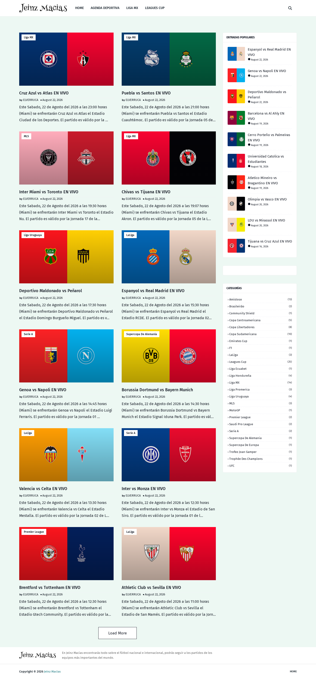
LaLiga (130, 235)
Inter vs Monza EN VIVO (143, 488)
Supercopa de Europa (260, 445)
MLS (26, 136)
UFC (260, 465)
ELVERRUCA (30, 100)
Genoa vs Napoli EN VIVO (42, 389)
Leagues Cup (260, 362)
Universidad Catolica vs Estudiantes (266, 159)
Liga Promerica (260, 389)
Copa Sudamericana (260, 334)
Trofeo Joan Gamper (260, 452)
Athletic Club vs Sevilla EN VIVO (151, 587)
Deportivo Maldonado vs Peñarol (50, 290)
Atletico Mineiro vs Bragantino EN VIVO (263, 180)
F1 (260, 348)
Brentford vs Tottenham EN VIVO (49, 587)
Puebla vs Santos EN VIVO (146, 93)
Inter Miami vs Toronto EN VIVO (48, 191)
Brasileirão (260, 306)
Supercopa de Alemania (141, 334)
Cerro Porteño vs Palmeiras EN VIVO (269, 137)
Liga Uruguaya (33, 235)
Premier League (34, 532)
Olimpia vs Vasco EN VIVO (267, 199)
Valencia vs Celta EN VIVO (43, 488)
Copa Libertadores (260, 327)
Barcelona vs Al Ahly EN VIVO (266, 116)
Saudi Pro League (260, 424)
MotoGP (260, 410)
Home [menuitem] (79, 8)
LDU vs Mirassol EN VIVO (266, 220)
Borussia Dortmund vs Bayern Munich (157, 389)
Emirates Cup (260, 341)
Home (293, 671)
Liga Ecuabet (260, 368)
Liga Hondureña (260, 375)
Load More (117, 633)
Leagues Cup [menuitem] (154, 8)
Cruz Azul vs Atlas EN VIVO (43, 93)
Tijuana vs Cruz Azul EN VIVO (270, 241)
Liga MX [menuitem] (132, 8)
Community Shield (260, 313)
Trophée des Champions (260, 459)
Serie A (28, 334)
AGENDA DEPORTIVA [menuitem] (105, 8)
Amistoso (260, 299)
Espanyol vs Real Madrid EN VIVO (153, 290)
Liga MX (28, 37)
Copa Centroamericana (260, 320)
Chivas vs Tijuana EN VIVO (146, 191)
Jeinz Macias (52, 671)
